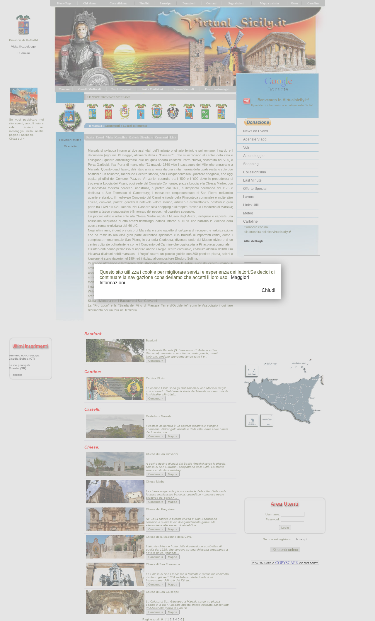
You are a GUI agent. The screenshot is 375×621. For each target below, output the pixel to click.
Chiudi (268, 290)
